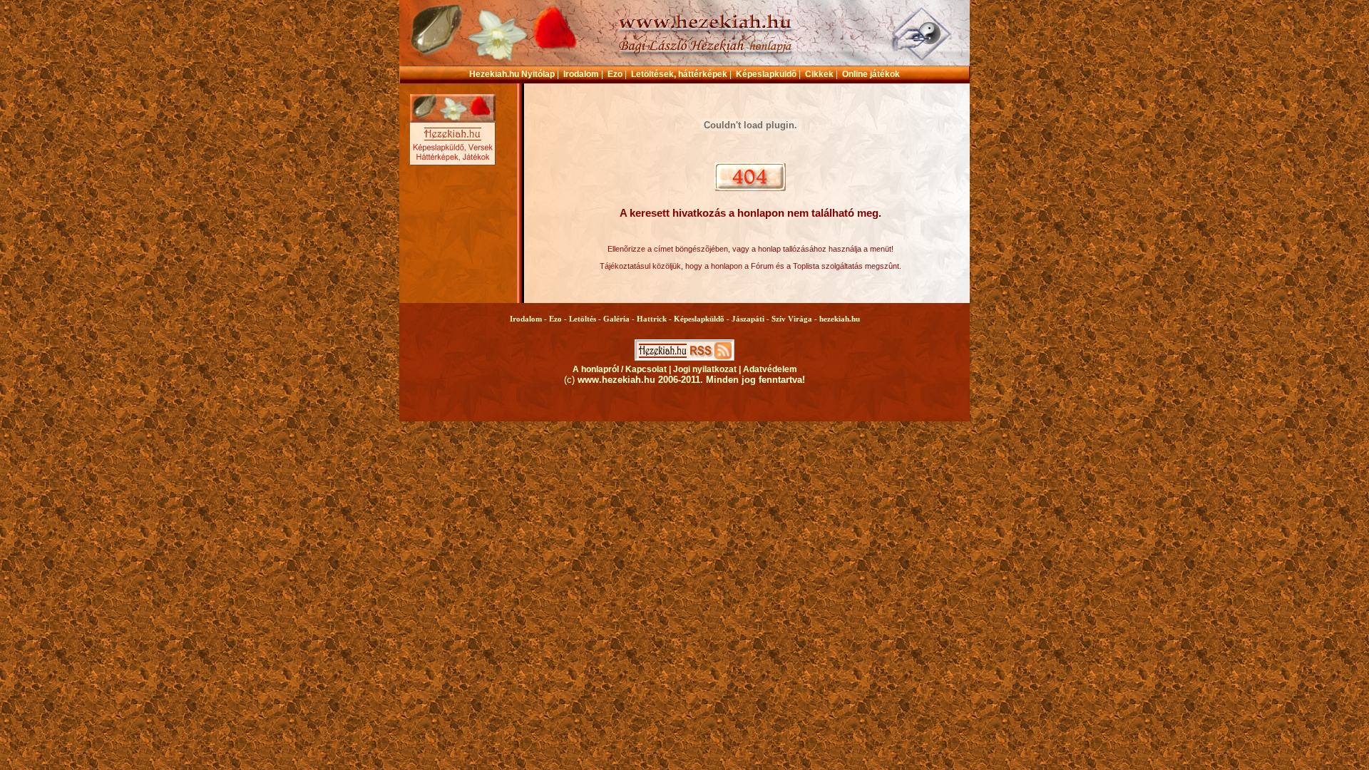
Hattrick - (655, 318)
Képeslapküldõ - (703, 318)
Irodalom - (529, 318)
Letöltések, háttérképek (679, 74)
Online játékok (871, 74)
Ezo (614, 74)
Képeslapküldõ (766, 74)
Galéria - (620, 318)
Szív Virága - (795, 318)
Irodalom (581, 74)
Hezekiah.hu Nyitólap (512, 74)
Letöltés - (586, 318)
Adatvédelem (770, 369)
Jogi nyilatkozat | (708, 369)
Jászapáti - (751, 318)
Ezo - (559, 318)
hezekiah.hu (839, 318)
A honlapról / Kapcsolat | (623, 369)
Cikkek (819, 74)
